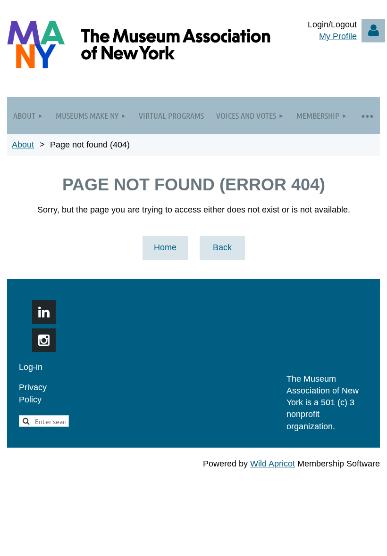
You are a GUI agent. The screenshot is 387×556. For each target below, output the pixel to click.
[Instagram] (44, 340)
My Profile (338, 36)
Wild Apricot (272, 463)
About (23, 144)
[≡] (366, 115)
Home (165, 247)
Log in (373, 30)
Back (222, 247)
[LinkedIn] (44, 312)
